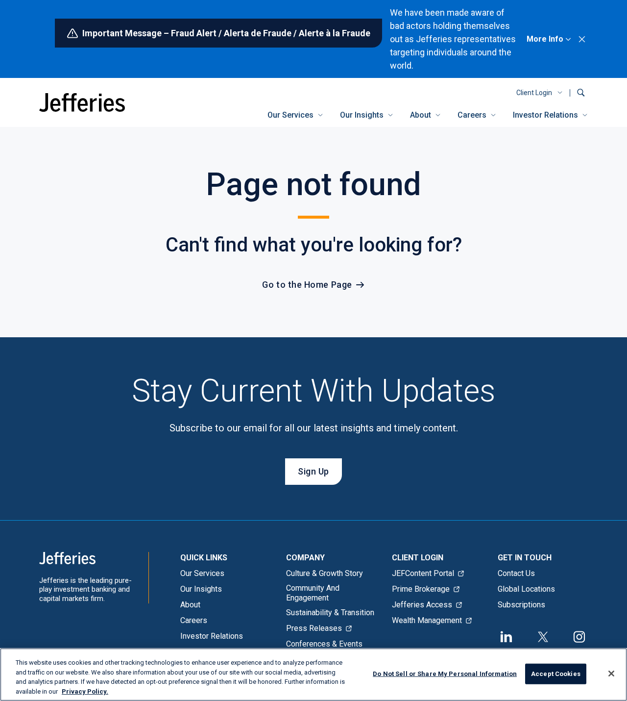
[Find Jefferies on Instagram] (579, 635)
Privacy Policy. (85, 691)
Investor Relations (545, 115)
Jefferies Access (422, 604)
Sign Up (313, 471)
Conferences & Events (324, 644)
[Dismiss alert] (582, 39)
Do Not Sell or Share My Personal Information (445, 673)
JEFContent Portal (423, 573)
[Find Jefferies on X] (542, 635)
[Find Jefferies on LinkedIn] (506, 635)
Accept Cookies (555, 673)
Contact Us (516, 573)
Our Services (290, 115)
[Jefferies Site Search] (581, 93)
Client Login (534, 92)
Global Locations (526, 589)
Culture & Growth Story (324, 573)
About (420, 115)
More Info (545, 39)
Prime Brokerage (421, 589)
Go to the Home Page (307, 284)
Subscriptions (521, 604)
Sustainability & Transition (330, 612)
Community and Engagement (312, 592)
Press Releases (314, 628)
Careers (472, 115)
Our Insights (362, 115)
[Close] (611, 673)
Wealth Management (427, 620)
